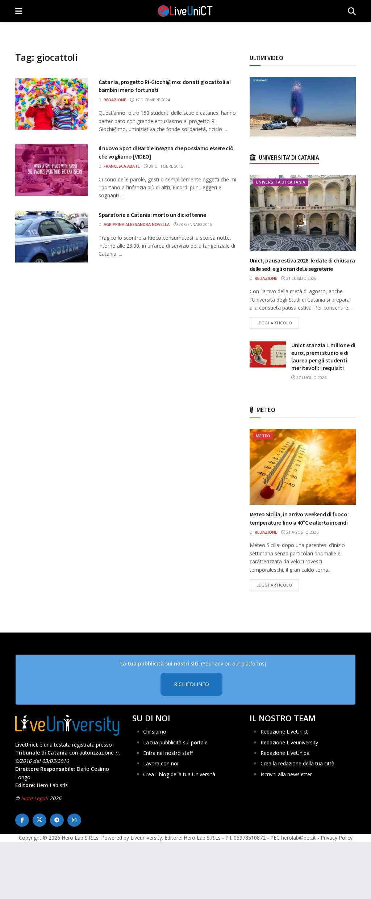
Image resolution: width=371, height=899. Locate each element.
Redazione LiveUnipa (284, 752)
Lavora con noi (160, 763)
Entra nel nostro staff (168, 752)
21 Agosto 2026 (301, 532)
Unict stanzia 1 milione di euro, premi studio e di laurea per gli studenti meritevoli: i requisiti (323, 356)
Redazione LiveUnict (284, 731)
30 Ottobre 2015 (165, 166)
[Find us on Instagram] (74, 820)
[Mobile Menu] (18, 11)
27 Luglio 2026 (310, 377)
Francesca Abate (122, 166)
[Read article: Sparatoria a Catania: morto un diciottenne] (51, 236)
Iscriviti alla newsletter (286, 774)
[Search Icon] (352, 11)
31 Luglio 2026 (300, 278)
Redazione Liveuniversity (289, 742)
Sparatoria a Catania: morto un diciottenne (152, 214)
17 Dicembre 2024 (152, 99)
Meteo (263, 435)
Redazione (115, 99)
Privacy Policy (337, 837)
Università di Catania (280, 182)
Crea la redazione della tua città (297, 763)
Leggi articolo (278, 322)
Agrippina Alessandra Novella (137, 224)
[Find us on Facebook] (22, 820)
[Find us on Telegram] (57, 820)
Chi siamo (154, 731)
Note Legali (34, 798)
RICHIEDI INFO (191, 684)
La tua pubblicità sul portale (175, 742)
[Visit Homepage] (185, 10)
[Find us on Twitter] (39, 820)
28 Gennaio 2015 (195, 224)
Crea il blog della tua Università (179, 774)
